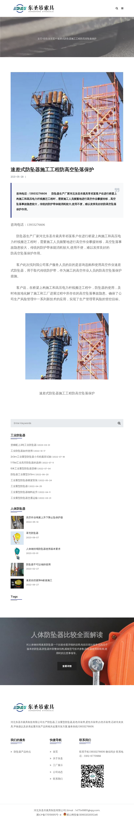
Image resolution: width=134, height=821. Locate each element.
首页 (40, 38)
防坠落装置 (49, 38)
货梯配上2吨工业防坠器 (30, 445)
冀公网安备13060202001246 (82, 814)
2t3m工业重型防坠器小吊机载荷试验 (38, 456)
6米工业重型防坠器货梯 (31, 468)
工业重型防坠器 (26, 486)
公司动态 (58, 772)
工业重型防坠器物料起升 (30, 492)
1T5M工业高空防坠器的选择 (32, 462)
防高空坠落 (19, 253)
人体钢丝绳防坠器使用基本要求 (43, 549)
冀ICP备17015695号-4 (48, 814)
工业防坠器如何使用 (28, 450)
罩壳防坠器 (32, 533)
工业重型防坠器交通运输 (31, 498)
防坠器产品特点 (22, 751)
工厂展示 (58, 765)
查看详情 (67, 666)
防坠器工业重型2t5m (30, 474)
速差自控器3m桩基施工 (39, 580)
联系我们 (58, 778)
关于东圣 (58, 758)
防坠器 (100, 287)
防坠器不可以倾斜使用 (38, 564)
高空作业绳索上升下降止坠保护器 (44, 517)
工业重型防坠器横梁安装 (31, 480)
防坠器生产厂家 (27, 236)
